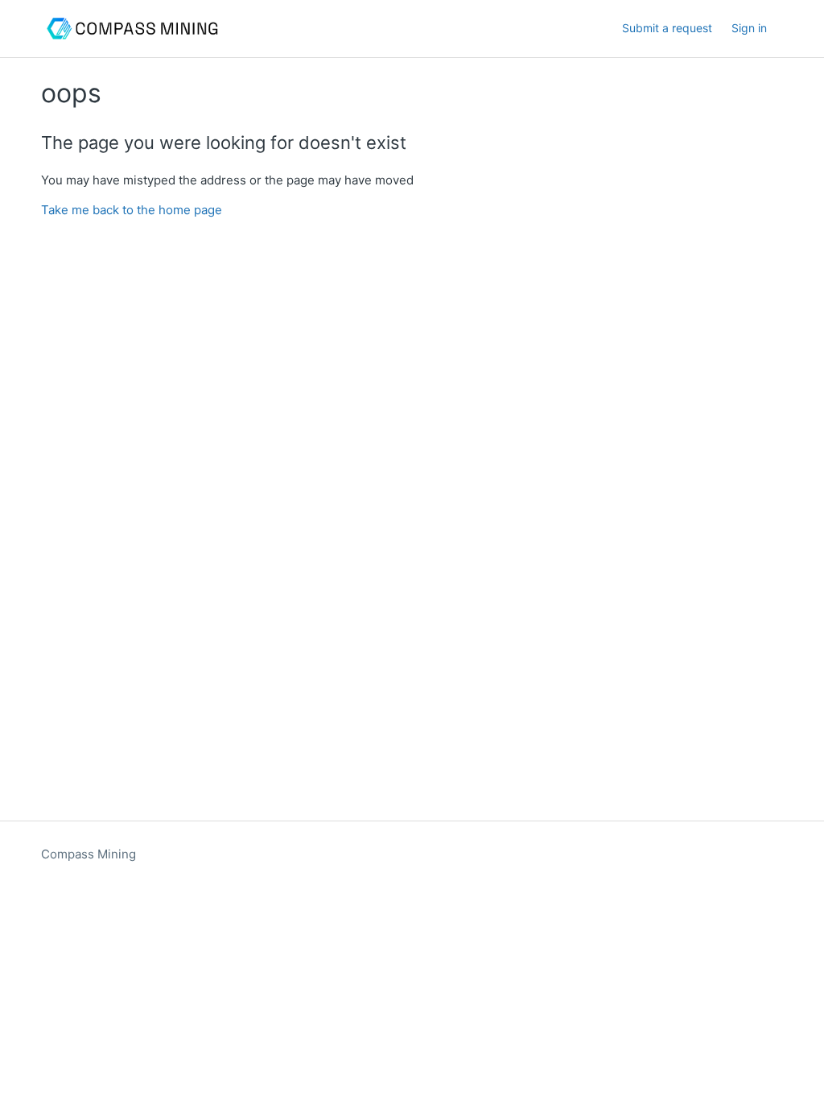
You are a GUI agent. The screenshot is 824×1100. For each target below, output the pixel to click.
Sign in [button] (749, 28)
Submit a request (667, 28)
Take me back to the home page (131, 209)
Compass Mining (88, 854)
